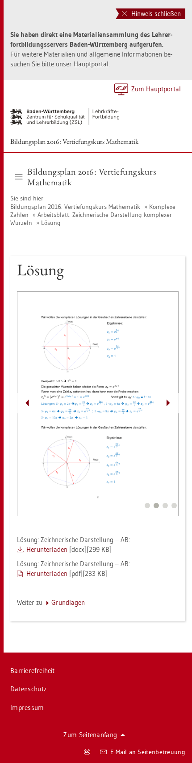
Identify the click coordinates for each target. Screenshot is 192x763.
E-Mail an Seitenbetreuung (148, 752)
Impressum (27, 707)
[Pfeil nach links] (27, 403)
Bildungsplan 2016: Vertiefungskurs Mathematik (74, 141)
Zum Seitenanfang (90, 734)
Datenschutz (28, 689)
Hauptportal (91, 64)
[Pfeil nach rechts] (168, 403)
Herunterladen (46, 549)
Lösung (51, 223)
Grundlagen (68, 602)
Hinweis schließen (155, 13)
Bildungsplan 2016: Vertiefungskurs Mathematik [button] (91, 177)
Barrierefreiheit (32, 670)
